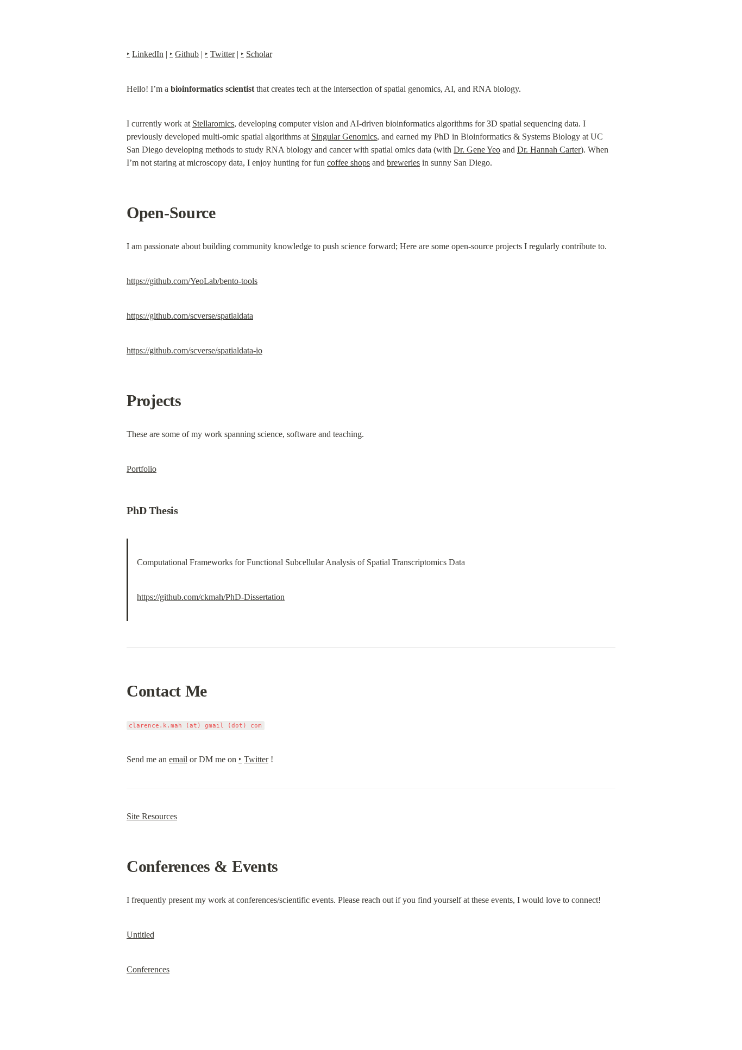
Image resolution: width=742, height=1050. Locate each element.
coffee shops (348, 162)
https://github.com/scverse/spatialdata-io (194, 350)
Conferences (148, 969)
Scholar (259, 54)
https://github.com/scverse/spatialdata (190, 315)
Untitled (140, 934)
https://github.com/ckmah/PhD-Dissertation (211, 597)
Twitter (222, 54)
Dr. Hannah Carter (549, 149)
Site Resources (152, 816)
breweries (403, 162)
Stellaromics (213, 123)
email (178, 759)
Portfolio (141, 468)
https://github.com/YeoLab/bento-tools (192, 281)
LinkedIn (148, 54)
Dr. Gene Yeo (477, 149)
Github (187, 54)
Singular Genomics (344, 136)
